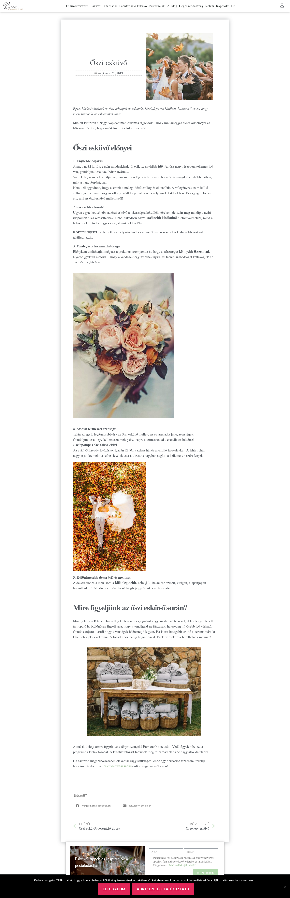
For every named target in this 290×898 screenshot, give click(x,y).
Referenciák (157, 6)
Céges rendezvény (191, 6)
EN (233, 6)
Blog (174, 6)
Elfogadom (114, 889)
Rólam (209, 6)
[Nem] (285, 887)
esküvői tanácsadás (118, 765)
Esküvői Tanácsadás (104, 6)
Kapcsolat (222, 6)
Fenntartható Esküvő (133, 6)
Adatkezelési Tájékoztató (163, 889)
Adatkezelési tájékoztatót (181, 865)
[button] (96, 805)
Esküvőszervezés (77, 6)
